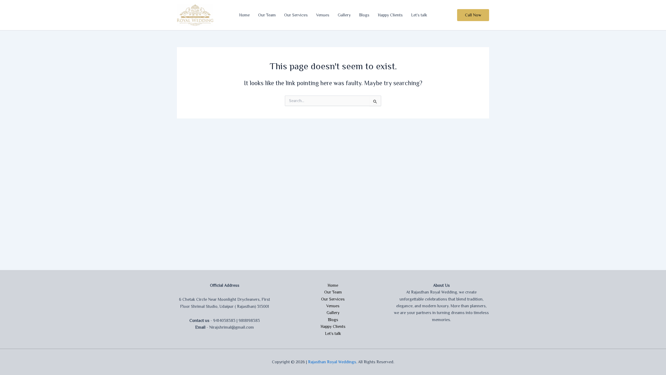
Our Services (296, 15)
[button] (473, 15)
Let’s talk (419, 15)
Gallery (344, 15)
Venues (322, 15)
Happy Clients (390, 15)
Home (244, 15)
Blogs (364, 15)
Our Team (267, 15)
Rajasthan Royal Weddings (332, 362)
